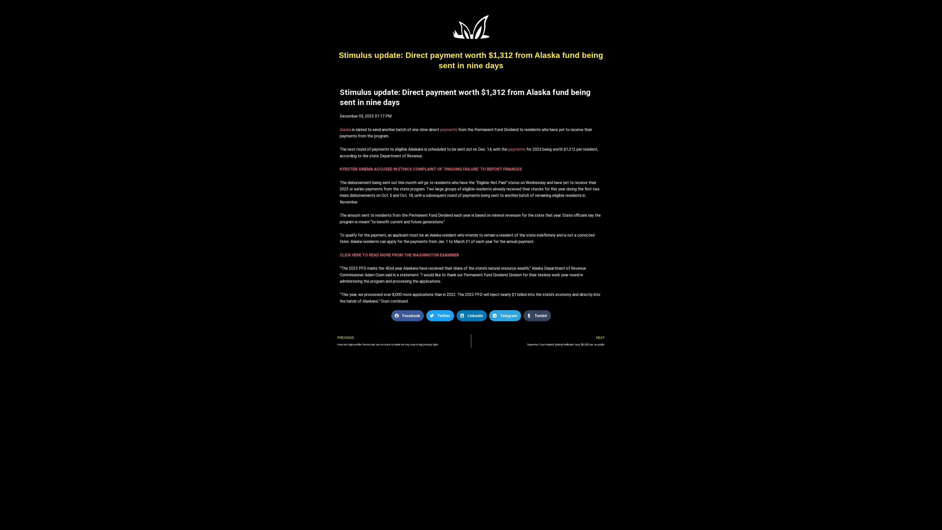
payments (448, 129)
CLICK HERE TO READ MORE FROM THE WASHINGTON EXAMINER (399, 255)
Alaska (345, 129)
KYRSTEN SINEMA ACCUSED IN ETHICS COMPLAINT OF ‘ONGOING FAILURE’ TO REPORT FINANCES (431, 169)
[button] (407, 315)
